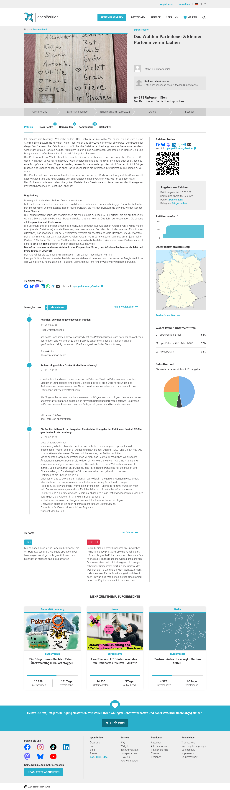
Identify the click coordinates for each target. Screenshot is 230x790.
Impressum (187, 753)
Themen (155, 753)
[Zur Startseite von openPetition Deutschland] (41, 17)
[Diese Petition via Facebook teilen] (26, 286)
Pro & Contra (46, 126)
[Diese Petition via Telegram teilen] (53, 286)
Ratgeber (156, 742)
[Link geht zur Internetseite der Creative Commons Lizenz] (26, 786)
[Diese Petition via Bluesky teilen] (32, 286)
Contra (93, 542)
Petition (28, 127)
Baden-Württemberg (52, 609)
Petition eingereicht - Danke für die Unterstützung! (69, 365)
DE (200, 4)
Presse (93, 753)
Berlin (177, 609)
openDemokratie (129, 749)
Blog (92, 749)
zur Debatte (128, 532)
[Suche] (204, 17)
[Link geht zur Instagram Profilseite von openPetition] (40, 746)
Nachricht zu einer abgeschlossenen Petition (66, 319)
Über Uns (172, 17)
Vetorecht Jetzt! (129, 760)
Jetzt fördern (115, 722)
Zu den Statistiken (166, 315)
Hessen (115, 609)
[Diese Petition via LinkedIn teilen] (43, 286)
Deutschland (40, 29)
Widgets (124, 746)
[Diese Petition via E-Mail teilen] (58, 286)
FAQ (122, 742)
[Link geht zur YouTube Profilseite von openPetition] (53, 756)
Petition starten (112, 17)
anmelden (184, 4)
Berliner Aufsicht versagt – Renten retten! (177, 661)
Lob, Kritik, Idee (99, 757)
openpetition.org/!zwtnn (86, 286)
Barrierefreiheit (189, 757)
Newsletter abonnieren (43, 772)
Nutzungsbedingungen (194, 746)
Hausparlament (129, 753)
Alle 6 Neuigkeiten (124, 306)
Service (156, 17)
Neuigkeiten (66, 126)
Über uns (95, 742)
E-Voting (125, 757)
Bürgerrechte (141, 29)
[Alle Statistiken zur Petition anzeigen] (181, 308)
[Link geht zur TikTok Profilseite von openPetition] (53, 746)
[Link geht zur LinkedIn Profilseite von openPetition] (66, 746)
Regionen (156, 757)
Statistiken (105, 127)
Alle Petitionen (159, 746)
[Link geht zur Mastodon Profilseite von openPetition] (27, 756)
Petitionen (138, 17)
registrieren (166, 4)
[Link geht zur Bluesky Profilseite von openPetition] (40, 756)
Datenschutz (188, 749)
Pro (28, 542)
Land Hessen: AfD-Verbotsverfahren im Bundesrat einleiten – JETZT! (115, 661)
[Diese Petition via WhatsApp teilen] (48, 286)
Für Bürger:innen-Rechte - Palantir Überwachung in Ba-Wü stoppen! (52, 661)
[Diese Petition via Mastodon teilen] (37, 286)
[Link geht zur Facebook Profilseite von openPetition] (27, 746)
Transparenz (188, 742)
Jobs (92, 746)
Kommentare (86, 126)
